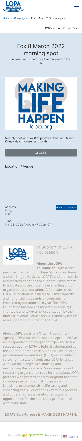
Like (63, 28)
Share (51, 28)
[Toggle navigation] (76, 6)
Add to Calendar (67, 207)
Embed (75, 28)
